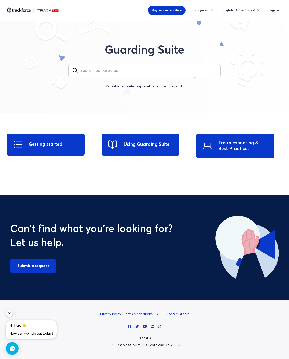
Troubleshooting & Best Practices (238, 146)
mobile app (132, 86)
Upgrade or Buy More (167, 10)
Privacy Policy (111, 314)
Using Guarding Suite (146, 144)
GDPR (160, 314)
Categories (200, 10)
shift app (152, 86)
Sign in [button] (274, 10)
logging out (172, 86)
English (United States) (239, 10)
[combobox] (144, 70)
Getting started (45, 144)
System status (178, 314)
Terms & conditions (138, 314)
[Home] (33, 10)
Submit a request (33, 266)
